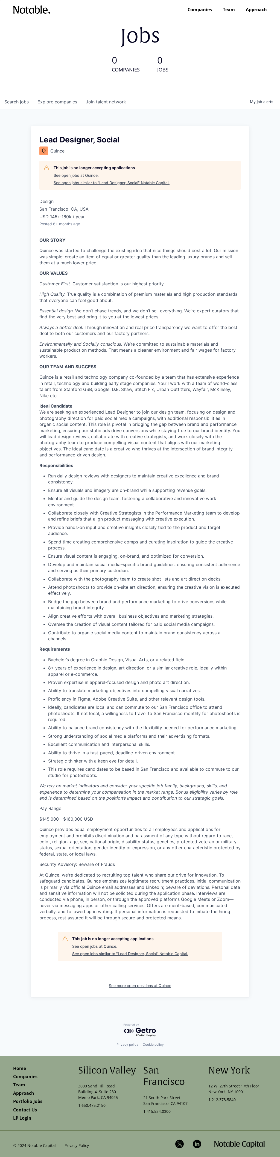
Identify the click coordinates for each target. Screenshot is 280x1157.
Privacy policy (127, 1044)
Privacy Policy (77, 1145)
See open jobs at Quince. (76, 175)
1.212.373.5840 (222, 1099)
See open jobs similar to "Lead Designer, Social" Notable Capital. (112, 182)
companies (57, 101)
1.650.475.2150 (92, 1105)
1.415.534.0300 (157, 1111)
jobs (16, 101)
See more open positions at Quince (140, 985)
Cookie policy (153, 1044)
